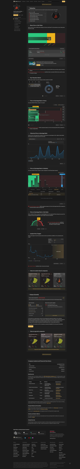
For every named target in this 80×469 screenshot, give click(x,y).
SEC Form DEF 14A (59, 396)
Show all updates (55, 315)
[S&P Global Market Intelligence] (53, 432)
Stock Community (17, 30)
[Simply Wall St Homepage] (17, 1)
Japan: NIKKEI (15, 453)
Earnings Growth (63, 107)
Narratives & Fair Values (44, 447)
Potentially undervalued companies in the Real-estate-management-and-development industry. (47, 288)
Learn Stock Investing (62, 454)
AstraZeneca (33, 444)
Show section (31, 326)
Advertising (60, 445)
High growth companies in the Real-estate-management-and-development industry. (46, 349)
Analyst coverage (31, 313)
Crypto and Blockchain (25, 453)
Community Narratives (53, 450)
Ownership (16, 27)
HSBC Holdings (34, 445)
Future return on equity (32, 311)
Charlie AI (60, 458)
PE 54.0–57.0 (50, 189)
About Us (60, 447)
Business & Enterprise (62, 457)
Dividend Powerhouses (25, 445)
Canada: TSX (15, 450)
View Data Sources (52, 438)
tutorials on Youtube (44, 409)
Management (17, 26)
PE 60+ (62, 189)
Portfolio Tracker (43, 444)
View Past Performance (47, 354)
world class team (36, 411)
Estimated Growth (51, 191)
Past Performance (17, 21)
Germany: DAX (15, 456)
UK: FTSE (14, 445)
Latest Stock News (52, 444)
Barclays (33, 456)
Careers (60, 450)
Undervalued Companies (26, 444)
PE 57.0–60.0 (56, 189)
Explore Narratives (31, 58)
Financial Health (17, 23)
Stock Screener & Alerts (44, 445)
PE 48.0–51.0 (38, 189)
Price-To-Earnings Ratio (37, 85)
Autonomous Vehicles (25, 450)
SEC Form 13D (58, 393)
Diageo (33, 450)
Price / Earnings (43, 191)
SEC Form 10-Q (58, 384)
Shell (32, 447)
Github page (56, 407)
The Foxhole (51, 447)
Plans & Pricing (61, 444)
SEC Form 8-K (58, 398)
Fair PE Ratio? (44, 214)
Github (33, 417)
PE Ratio (57, 87)
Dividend (16, 24)
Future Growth (17, 20)
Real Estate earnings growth (33, 308)
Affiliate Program (61, 455)
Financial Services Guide (53, 467)
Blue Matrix (57, 388)
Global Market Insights (53, 445)
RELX (32, 453)
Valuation (16, 18)
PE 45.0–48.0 (33, 189)
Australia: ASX (15, 447)
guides (29, 409)
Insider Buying (24, 447)
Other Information (17, 29)
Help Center (60, 452)
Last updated (31, 315)
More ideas (24, 456)
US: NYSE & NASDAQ (16, 444)
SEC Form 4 (58, 392)
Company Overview (17, 17)
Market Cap (58, 191)
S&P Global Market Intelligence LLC (50, 376)
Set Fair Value (62, 48)
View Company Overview (47, 4)
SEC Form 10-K (58, 383)
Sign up (63, 1)
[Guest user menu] (66, 1)
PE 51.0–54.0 (44, 189)
